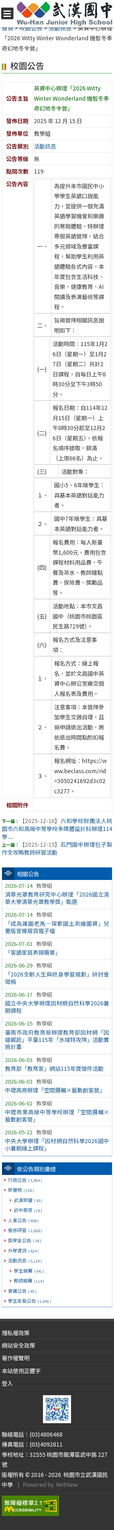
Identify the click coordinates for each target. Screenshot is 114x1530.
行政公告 (25, 1179)
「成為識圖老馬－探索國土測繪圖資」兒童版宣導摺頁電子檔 (57, 927)
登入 (7, 1383)
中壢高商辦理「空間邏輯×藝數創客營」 (55, 1090)
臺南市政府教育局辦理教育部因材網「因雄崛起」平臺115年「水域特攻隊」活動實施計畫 (57, 1039)
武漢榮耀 (28, 1200)
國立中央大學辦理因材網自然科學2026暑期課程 (57, 1006)
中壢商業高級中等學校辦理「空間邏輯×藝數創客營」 (57, 1115)
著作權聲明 (16, 1358)
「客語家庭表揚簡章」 (33, 952)
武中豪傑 (28, 1209)
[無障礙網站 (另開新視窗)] (57, 1506)
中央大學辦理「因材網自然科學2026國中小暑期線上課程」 (57, 1144)
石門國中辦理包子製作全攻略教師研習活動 (57, 848)
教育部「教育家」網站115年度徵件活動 (54, 1068)
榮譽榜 (21, 1189)
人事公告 (23, 1220)
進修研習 (25, 1230)
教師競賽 (29, 1280)
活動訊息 (25, 1260)
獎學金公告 (24, 1240)
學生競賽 (29, 1270)
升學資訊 (23, 1250)
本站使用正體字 (21, 1371)
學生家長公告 (29, 1300)
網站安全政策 (18, 1345)
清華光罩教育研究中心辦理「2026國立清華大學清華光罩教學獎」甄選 (57, 898)
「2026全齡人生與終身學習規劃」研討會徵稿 (57, 978)
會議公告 (22, 1290)
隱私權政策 (16, 1333)
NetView (67, 1484)
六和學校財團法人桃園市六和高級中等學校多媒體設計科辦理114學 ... (57, 829)
